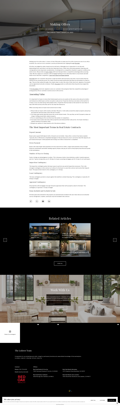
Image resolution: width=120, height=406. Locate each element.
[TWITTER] (31, 390)
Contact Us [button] (60, 307)
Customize (102, 400)
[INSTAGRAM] (20, 390)
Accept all (111, 400)
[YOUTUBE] (27, 390)
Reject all (93, 400)
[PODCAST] (35, 390)
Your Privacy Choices (60, 404)
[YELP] (39, 390)
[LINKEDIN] (23, 390)
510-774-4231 (23, 369)
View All (60, 263)
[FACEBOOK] (16, 390)
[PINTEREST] (43, 390)
